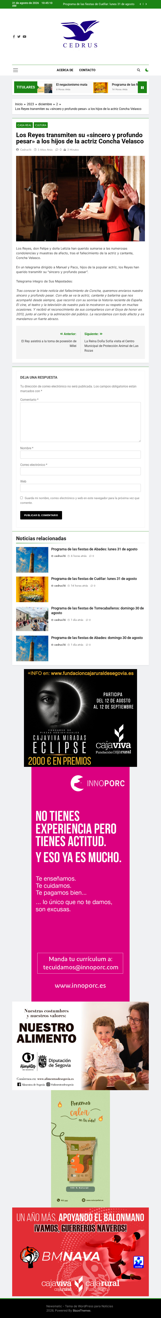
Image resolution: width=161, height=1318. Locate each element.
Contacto (87, 70)
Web (23, 481)
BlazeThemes (82, 1310)
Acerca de (65, 70)
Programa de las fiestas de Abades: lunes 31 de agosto (94, 549)
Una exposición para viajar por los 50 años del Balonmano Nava (96, 4)
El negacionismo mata (44, 84)
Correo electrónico (33, 465)
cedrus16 (25, 150)
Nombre (26, 448)
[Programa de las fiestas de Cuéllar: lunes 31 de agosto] (73, 89)
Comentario (29, 400)
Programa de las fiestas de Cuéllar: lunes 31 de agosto (94, 579)
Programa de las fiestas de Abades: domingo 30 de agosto (97, 638)
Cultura (40, 125)
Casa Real (24, 125)
